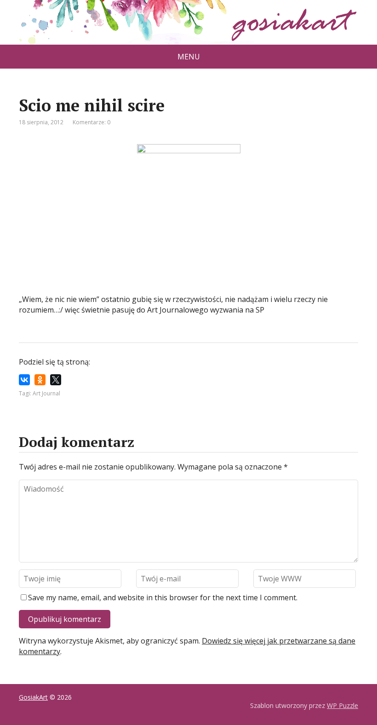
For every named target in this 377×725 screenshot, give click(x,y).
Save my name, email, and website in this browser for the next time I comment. (162, 597)
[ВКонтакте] (24, 379)
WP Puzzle (342, 705)
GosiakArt (33, 697)
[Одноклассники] (40, 379)
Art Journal (46, 393)
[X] (55, 379)
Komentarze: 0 (91, 122)
